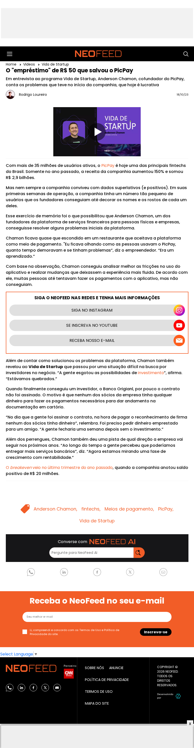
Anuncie (116, 667)
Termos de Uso (90, 630)
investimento (151, 373)
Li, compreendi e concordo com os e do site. (74, 632)
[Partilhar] (179, 142)
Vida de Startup (55, 64)
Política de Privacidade (107, 679)
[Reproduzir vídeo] (97, 132)
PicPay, (166, 509)
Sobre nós (94, 667)
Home (11, 64)
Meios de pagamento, (129, 509)
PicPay (107, 165)
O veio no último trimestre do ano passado (59, 467)
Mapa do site (97, 703)
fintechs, (91, 509)
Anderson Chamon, (55, 509)
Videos (29, 64)
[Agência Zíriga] (178, 696)
